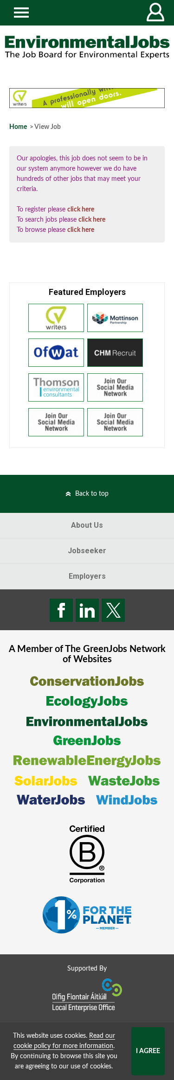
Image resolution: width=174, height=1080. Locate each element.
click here (80, 209)
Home (18, 127)
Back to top (92, 494)
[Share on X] (113, 610)
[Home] (87, 47)
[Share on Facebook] (61, 610)
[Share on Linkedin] (87, 610)
